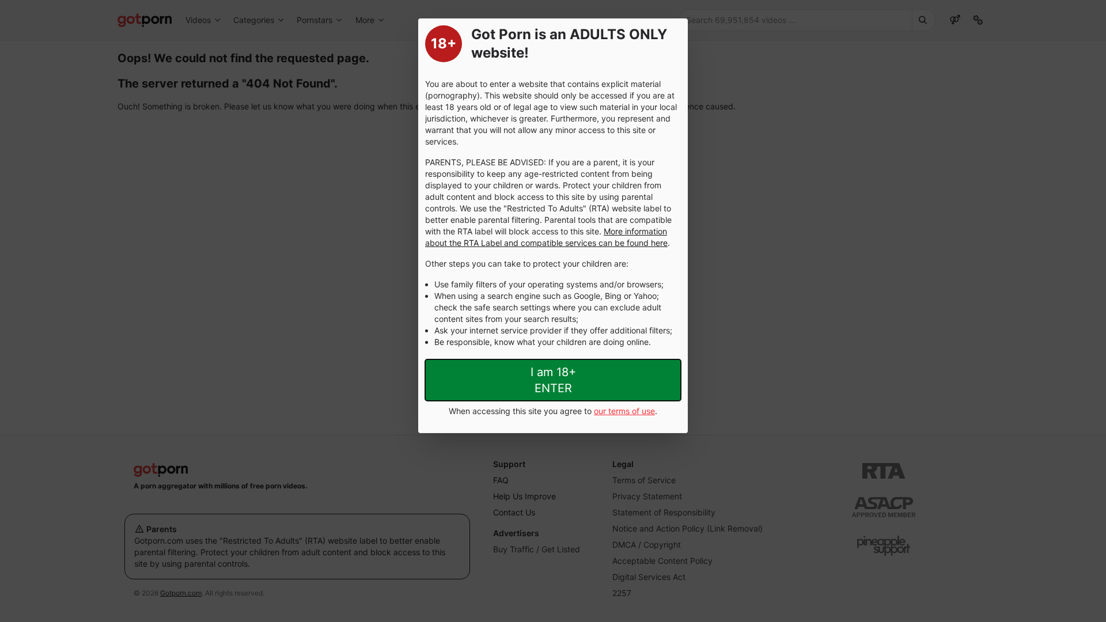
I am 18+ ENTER (553, 380)
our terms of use (624, 411)
